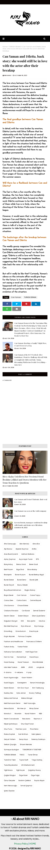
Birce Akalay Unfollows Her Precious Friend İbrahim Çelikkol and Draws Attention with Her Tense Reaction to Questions (25, 479)
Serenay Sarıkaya (38, 739)
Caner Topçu (35, 595)
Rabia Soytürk (9, 734)
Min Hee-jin (21, 708)
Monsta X (7, 713)
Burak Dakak (9, 580)
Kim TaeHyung (38, 688)
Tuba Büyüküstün (11, 765)
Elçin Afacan (26, 626)
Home (5, 47)
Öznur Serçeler (9, 780)
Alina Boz (36, 544)
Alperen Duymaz (22, 549)
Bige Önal (20, 569)
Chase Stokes (22, 605)
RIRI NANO (7, 75)
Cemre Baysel (35, 600)
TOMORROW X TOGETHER (31, 749)
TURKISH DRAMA (15, 47)
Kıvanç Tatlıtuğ (35, 693)
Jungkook (40, 667)
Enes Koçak (33, 631)
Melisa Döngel (26, 698)
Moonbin (18, 713)
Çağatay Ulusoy (34, 770)
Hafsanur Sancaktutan (13, 652)
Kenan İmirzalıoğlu (37, 683)
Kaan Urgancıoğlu (11, 677)
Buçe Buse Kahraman (12, 590)
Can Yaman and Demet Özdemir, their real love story (30, 500)
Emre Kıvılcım (21, 631)
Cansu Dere (8, 600)
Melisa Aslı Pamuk (11, 698)
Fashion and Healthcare (13, 641)
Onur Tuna (8, 729)
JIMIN (23, 667)
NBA (40, 713)
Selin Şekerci (36, 734)
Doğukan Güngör (10, 621)
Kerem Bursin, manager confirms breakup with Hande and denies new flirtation (30, 523)
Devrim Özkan (9, 616)
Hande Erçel (21, 657)
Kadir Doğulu (9, 683)
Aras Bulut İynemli (11, 554)
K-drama (7, 672)
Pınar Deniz (34, 729)
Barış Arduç (8, 564)
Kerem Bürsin (9, 688)
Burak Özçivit (9, 585)
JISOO (30, 667)
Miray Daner (34, 708)
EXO (22, 621)
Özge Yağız (35, 775)
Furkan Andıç (9, 647)
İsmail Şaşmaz (26, 786)
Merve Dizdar (9, 708)
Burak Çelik (34, 580)
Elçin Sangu (39, 626)
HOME (32, 843)
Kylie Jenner (21, 693)
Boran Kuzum (20, 575)
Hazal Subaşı (9, 662)
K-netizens (19, 672)
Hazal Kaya (33, 657)
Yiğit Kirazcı (8, 770)
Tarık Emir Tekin (10, 760)
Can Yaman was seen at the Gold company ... (30, 512)
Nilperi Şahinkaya (10, 724)
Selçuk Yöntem (10, 739)
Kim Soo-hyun (23, 688)
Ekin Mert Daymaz (11, 626)
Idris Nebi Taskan (10, 667)
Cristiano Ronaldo (11, 611)
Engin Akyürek (9, 636)
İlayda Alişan (39, 780)
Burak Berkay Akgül (36, 575)
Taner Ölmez (33, 755)
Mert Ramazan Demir (12, 703)
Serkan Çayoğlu (10, 744)
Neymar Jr (38, 719)
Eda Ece (42, 621)
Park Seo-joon (21, 729)
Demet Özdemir (39, 611)
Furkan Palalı (23, 647)
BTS (37, 559)
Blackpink (8, 575)
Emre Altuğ (8, 631)
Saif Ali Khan (23, 734)
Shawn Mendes (26, 744)
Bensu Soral (21, 564)
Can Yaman (16, 297)
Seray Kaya (23, 739)
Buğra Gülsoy (30, 590)
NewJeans (26, 719)
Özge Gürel (23, 775)
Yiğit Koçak (20, 770)
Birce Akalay (32, 569)
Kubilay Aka (8, 693)
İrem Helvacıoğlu (10, 786)
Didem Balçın (23, 616)
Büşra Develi (8, 595)
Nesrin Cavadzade (11, 719)
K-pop (29, 672)
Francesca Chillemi (34, 641)
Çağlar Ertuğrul (10, 775)
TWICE (21, 755)
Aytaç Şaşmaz (10, 559)
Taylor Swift (23, 760)
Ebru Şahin (31, 621)
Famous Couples (25, 636)
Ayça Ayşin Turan (26, 559)
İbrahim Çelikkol (24, 780)
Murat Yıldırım (30, 713)
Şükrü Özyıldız (9, 791)
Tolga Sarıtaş (37, 760)
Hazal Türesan (23, 662)
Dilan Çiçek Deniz (38, 616)
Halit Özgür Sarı (31, 652)
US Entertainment (27, 765)
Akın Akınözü (24, 544)
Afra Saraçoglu (10, 544)
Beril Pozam (8, 569)
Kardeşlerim (22, 683)
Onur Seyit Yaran (27, 724)
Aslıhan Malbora (27, 554)
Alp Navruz (8, 549)
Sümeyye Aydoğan (11, 749)
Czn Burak (26, 611)
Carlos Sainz (22, 600)
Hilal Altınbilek (37, 662)
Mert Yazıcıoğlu (30, 703)
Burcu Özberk (22, 585)
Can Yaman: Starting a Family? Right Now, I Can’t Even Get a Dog (30, 344)
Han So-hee (8, 657)
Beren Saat (33, 564)
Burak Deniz (21, 580)
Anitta (34, 549)
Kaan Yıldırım (27, 677)
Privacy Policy (21, 843)
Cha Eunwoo (9, 605)
